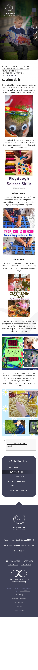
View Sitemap (19, 595)
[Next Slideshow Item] (35, 32)
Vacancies (28, 561)
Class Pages (24, 66)
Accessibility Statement (19, 598)
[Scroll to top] (19, 505)
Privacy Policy (19, 606)
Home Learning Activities (13, 73)
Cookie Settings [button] (19, 610)
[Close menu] (34, 10)
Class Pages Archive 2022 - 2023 (15, 69)
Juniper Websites (25, 591)
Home (4, 66)
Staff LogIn (26, 565)
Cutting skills (9, 75)
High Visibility (19, 602)
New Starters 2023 (10, 71)
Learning (13, 66)
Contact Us (13, 565)
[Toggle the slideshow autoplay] (35, 37)
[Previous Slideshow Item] (35, 27)
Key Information (13, 561)
